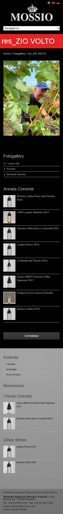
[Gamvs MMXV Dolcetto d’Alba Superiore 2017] (9, 282)
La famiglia (11, 369)
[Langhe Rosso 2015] (9, 249)
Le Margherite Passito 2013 (32, 260)
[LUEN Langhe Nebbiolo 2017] (9, 217)
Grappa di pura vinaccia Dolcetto (35, 292)
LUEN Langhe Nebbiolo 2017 (33, 212)
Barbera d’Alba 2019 (28, 308)
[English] (53, 3)
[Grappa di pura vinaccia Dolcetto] (9, 298)
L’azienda (10, 364)
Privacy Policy (33, 492)
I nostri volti (13, 163)
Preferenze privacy (13, 492)
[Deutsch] (58, 3)
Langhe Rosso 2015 (28, 244)
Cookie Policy (49, 492)
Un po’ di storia (13, 374)
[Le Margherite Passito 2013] (9, 266)
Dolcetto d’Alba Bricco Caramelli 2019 (37, 228)
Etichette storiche (16, 174)
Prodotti (11, 168)
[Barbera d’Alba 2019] (9, 314)
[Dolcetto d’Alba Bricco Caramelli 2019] (9, 233)
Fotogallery (13, 156)
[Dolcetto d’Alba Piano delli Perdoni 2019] (9, 201)
